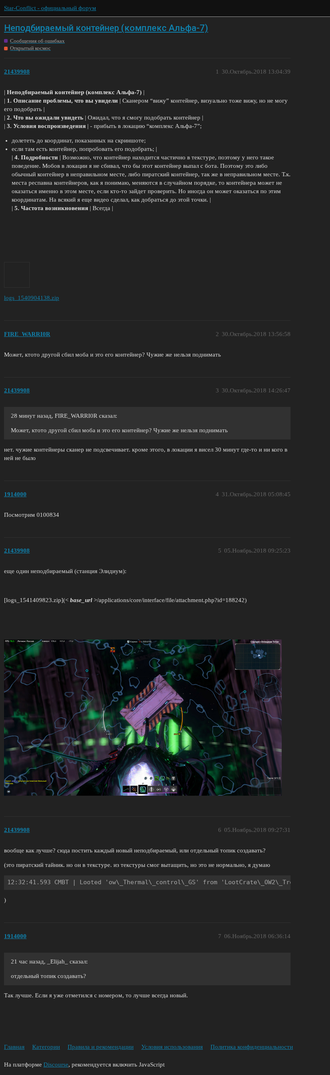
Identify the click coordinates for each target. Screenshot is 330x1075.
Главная (14, 1047)
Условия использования (172, 1047)
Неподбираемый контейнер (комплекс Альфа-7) (106, 28)
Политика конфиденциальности (251, 1047)
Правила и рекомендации (101, 1047)
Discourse (55, 1064)
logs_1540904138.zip (31, 298)
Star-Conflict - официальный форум (50, 8)
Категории (46, 1047)
